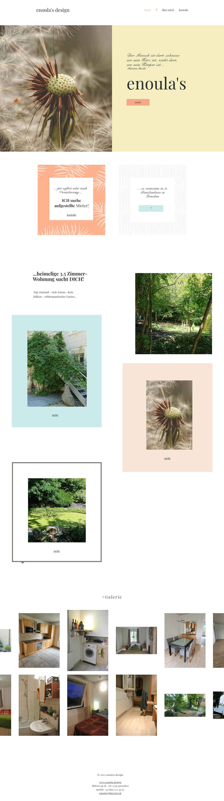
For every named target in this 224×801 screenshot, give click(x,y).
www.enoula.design (110, 782)
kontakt (71, 215)
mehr (55, 415)
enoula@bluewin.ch (110, 793)
